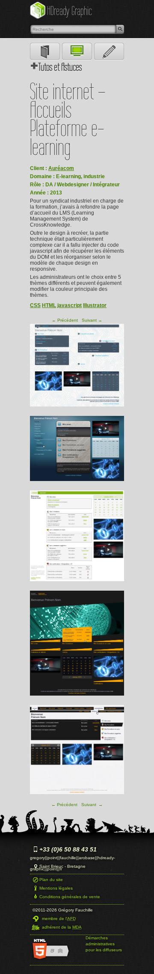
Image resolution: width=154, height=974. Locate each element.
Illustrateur (109, 51)
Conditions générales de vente (69, 896)
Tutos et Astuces (60, 67)
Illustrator (95, 305)
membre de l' (59, 918)
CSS (35, 305)
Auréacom (61, 168)
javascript (69, 305)
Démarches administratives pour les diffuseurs (104, 943)
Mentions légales (56, 888)
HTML (49, 305)
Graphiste (44, 51)
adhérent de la (62, 927)
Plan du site (51, 879)
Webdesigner (77, 51)
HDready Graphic (69, 11)
